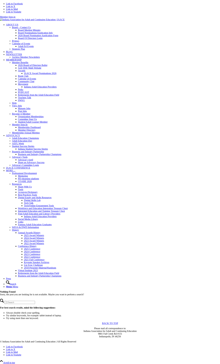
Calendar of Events (21, 43)
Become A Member (21, 114)
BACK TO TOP (110, 323)
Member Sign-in (7, 17)
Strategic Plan (18, 49)
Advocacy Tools (20, 157)
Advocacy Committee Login (25, 165)
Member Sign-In (20, 124)
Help (14, 103)
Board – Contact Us (21, 27)
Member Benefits (20, 62)
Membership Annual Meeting (26, 132)
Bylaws (15, 41)
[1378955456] (32, 19)
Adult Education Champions (25, 138)
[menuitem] (113, 36)
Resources (17, 184)
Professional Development (24, 173)
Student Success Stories (23, 146)
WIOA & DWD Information (25, 227)
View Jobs (17, 105)
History (15, 230)
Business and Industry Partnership (28, 151)
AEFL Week (18, 143)
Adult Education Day (22, 141)
